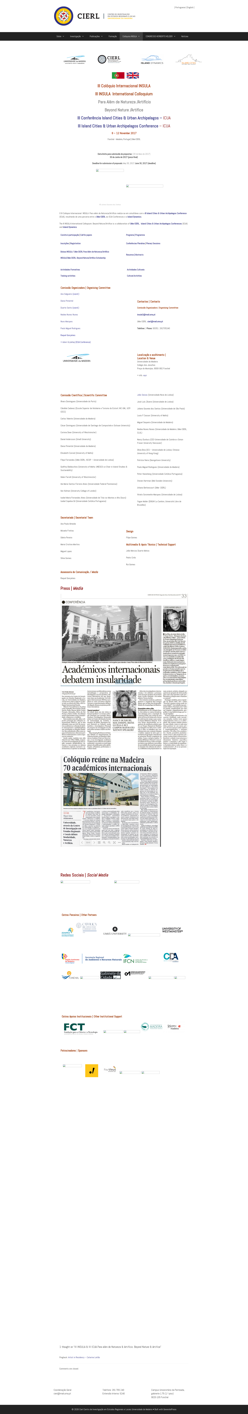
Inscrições (65, 243)
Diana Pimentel (67, 300)
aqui (145, 375)
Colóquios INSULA (130, 36)
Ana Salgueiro (67, 293)
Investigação (75, 36)
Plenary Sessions (153, 243)
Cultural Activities (134, 275)
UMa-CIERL (100, 216)
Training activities (68, 275)
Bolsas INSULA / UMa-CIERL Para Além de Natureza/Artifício (85, 251)
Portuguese (180, 7)
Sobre (59, 36)
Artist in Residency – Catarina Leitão (84, 1357)
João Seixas (142, 394)
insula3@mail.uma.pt (146, 314)
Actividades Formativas (70, 269)
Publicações (95, 36)
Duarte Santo (66, 307)
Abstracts (139, 254)
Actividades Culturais (136, 269)
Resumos (130, 254)
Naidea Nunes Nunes (69, 314)
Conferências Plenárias (135, 243)
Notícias (184, 36)
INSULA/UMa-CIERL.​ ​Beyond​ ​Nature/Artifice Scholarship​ (83, 257)
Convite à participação (70, 235)
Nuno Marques (67, 321)
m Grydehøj (70, 342)
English (190, 7)
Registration (75, 243)
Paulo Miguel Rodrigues (70, 328)
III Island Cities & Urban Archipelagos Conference (118, 126)
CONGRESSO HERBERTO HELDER (159, 36)
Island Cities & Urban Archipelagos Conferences (161, 223)
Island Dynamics (134, 216)
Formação (113, 36)
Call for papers (86, 235)
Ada (63, 342)
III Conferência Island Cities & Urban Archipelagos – (120, 118)
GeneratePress (169, 1409)
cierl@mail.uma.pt (155, 321)
